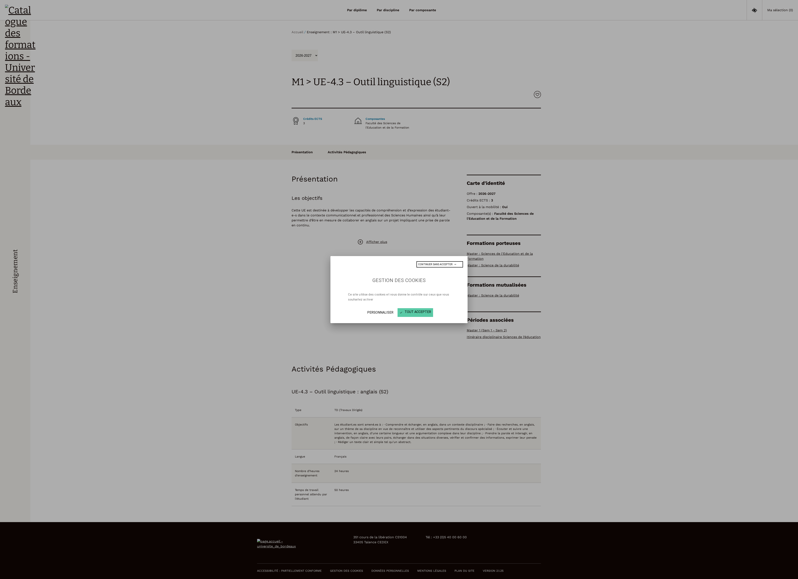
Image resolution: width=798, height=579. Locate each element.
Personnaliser (380, 312)
